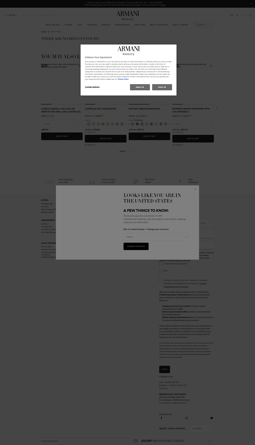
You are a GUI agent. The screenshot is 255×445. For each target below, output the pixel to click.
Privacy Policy (123, 79)
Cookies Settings (92, 87)
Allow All (162, 87)
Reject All (140, 87)
